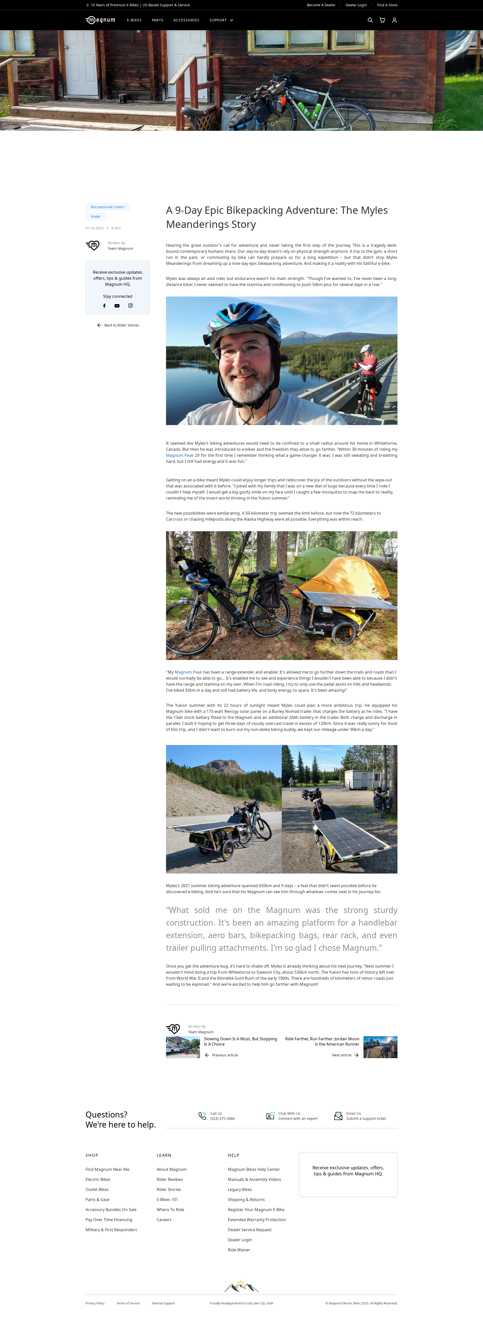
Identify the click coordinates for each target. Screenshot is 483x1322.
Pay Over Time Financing (109, 1219)
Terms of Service (128, 1303)
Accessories (186, 20)
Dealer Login (356, 5)
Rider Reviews (170, 1179)
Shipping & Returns (246, 1199)
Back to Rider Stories (121, 325)
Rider (96, 216)
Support (218, 20)
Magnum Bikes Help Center (254, 1169)
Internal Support (163, 1303)
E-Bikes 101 (167, 1199)
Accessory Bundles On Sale (111, 1209)
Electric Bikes (98, 1179)
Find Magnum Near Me (107, 1169)
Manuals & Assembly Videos (254, 1179)
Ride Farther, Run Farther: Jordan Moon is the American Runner (322, 1041)
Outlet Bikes (97, 1189)
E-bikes (134, 20)
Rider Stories (169, 1189)
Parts (158, 20)
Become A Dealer (321, 5)
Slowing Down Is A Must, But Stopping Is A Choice (240, 1041)
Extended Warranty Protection (257, 1219)
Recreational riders (108, 206)
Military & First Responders (111, 1229)
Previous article (225, 1055)
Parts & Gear (98, 1199)
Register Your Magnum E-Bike (256, 1209)
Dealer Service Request (250, 1229)
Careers (164, 1219)
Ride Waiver (239, 1250)
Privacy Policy (95, 1303)
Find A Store (387, 5)
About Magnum (172, 1169)
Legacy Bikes (240, 1189)
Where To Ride (170, 1209)
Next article (341, 1055)
